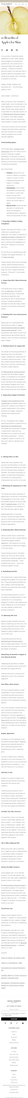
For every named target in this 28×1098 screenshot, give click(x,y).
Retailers (14, 1062)
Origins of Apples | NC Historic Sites (13, 958)
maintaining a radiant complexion (12, 237)
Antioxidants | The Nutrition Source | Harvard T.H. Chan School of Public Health (13, 985)
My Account (14, 1037)
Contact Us (14, 1031)
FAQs (14, 1034)
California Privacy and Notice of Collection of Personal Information (14, 1086)
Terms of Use (8, 1015)
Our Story (14, 1051)
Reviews (14, 1077)
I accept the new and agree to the (14, 1014)
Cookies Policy (14, 1089)
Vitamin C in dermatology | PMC (11, 963)
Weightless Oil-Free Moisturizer (11, 426)
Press (14, 1074)
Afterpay (14, 1040)
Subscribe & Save (14, 1057)
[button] (1, 1)
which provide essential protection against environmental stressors (13, 327)
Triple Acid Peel (9, 257)
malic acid (10, 291)
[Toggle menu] (26, 4)
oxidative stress (11, 504)
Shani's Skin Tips (14, 1054)
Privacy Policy (15, 1013)
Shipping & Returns (14, 1042)
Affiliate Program (14, 1065)
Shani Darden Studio (14, 1060)
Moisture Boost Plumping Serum (14, 114)
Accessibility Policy (14, 1092)
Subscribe (14, 1019)
